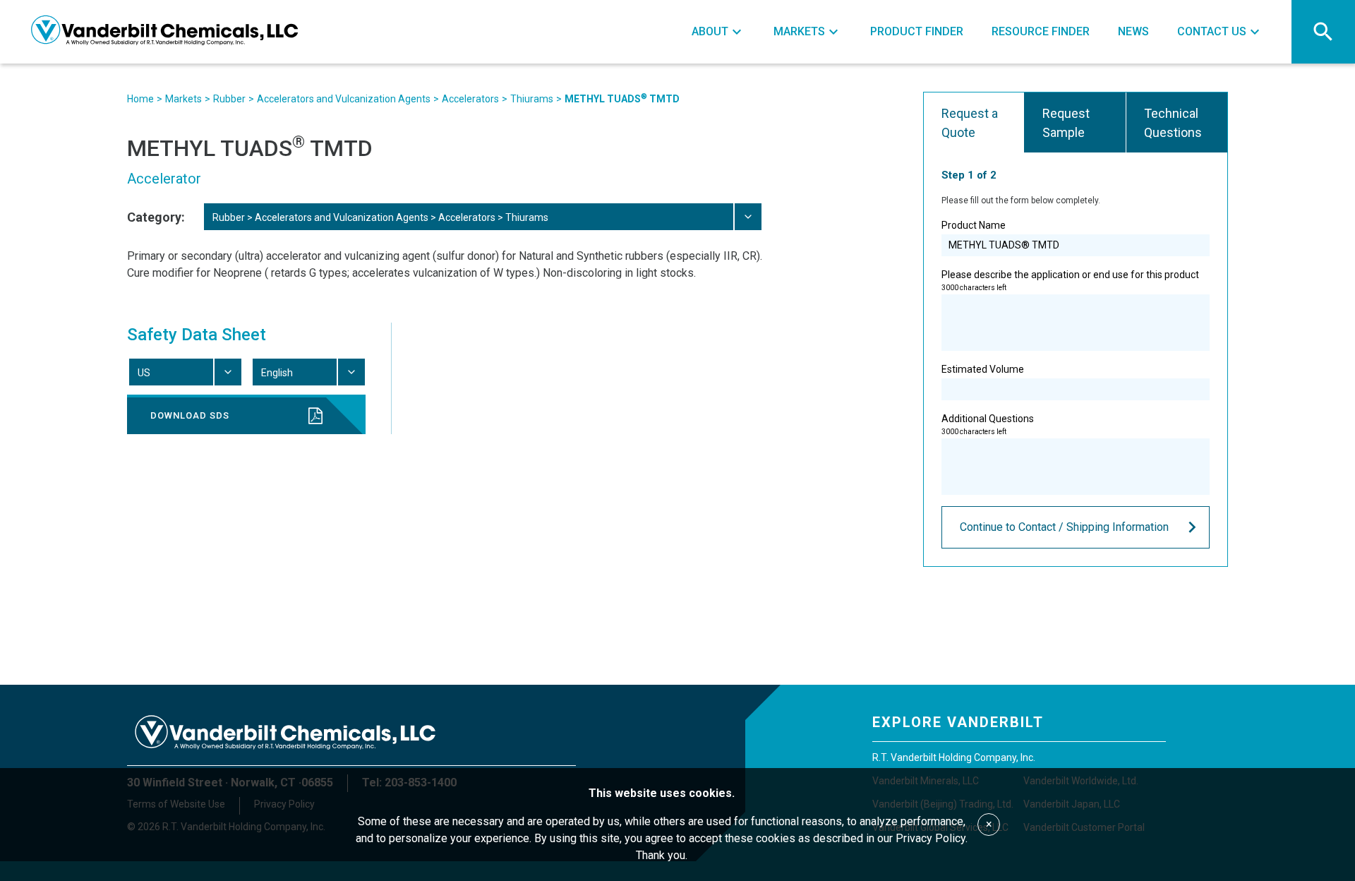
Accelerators (470, 98)
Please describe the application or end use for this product (1070, 280)
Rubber (229, 98)
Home (140, 98)
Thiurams (531, 98)
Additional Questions (987, 424)
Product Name (973, 225)
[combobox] (482, 217)
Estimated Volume (982, 369)
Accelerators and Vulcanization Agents (343, 98)
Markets (183, 98)
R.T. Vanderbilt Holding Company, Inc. (953, 757)
